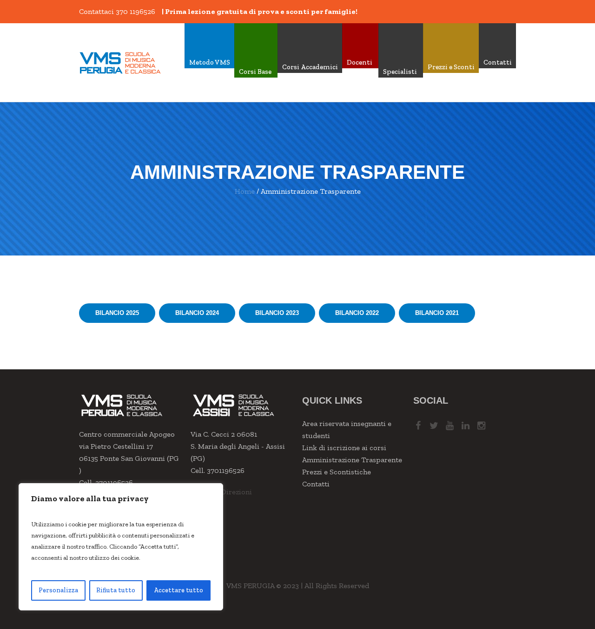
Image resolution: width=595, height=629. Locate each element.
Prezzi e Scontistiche (336, 471)
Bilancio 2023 (277, 312)
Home (245, 191)
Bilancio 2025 (117, 312)
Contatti (316, 483)
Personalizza (58, 590)
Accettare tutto (178, 590)
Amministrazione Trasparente (352, 459)
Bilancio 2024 (197, 312)
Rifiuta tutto (115, 590)
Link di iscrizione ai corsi (344, 447)
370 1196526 (135, 11)
